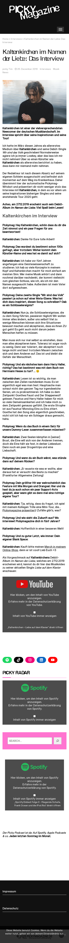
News (5, 72)
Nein (25, 938)
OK (19, 938)
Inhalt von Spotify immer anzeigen (34, 719)
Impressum (9, 891)
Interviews (16, 39)
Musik (56, 69)
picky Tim (8, 69)
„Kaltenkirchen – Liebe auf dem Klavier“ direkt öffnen (35, 627)
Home (6, 39)
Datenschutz (10, 908)
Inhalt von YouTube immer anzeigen (34, 616)
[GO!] (57, 740)
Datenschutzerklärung (47, 601)
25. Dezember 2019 (27, 69)
